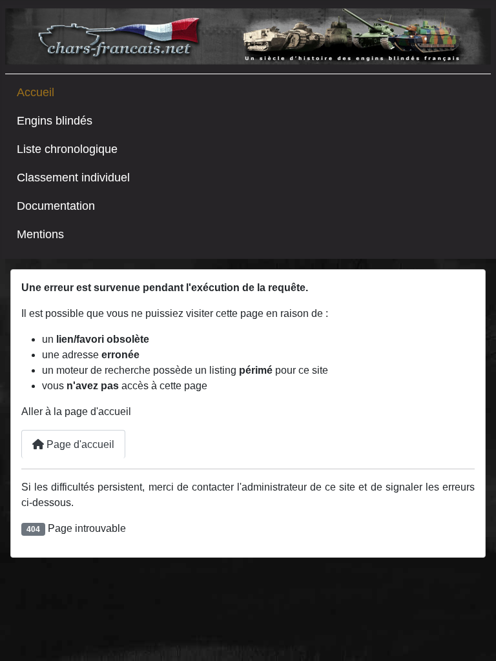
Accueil (35, 92)
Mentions (40, 234)
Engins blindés (54, 120)
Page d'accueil (79, 444)
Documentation (56, 205)
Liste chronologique (67, 149)
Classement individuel (73, 177)
